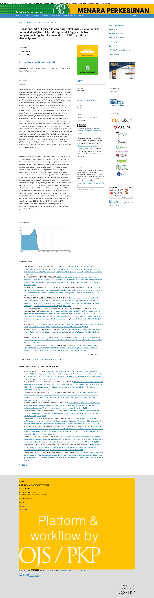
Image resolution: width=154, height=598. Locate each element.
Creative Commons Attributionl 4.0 (72, 570)
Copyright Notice (117, 42)
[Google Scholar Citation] (122, 138)
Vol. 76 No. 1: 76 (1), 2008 (41, 23)
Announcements (69, 16)
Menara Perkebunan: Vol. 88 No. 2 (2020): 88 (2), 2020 (69, 327)
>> (26, 465)
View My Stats (34, 576)
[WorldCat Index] (122, 143)
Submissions (55, 16)
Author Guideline (117, 25)
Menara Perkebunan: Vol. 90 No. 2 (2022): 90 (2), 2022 (76, 314)
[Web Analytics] (24, 576)
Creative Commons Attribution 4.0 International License (89, 130)
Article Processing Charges (120, 50)
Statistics (115, 46)
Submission (23, 509)
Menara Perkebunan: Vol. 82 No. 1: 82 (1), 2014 (84, 424)
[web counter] (114, 203)
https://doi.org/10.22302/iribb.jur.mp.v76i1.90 (39, 62)
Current (35, 16)
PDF (81, 81)
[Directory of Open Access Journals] (122, 120)
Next (99, 355)
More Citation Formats (85, 189)
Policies (22, 506)
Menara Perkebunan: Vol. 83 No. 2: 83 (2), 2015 (40, 434)
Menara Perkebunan (29, 12)
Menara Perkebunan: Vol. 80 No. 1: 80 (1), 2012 (66, 450)
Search (133, 16)
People (21, 502)
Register (129, 6)
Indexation (115, 54)
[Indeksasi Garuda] (122, 129)
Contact (80, 16)
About (26, 16)
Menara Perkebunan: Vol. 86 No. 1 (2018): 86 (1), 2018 (52, 306)
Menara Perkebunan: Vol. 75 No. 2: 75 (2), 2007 (40, 379)
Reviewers (114, 29)
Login (136, 6)
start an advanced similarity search (41, 359)
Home (18, 16)
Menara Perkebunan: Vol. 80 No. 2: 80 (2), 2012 (72, 408)
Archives (45, 16)
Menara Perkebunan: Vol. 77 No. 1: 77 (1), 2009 (83, 442)
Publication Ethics (117, 38)
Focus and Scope (117, 34)
